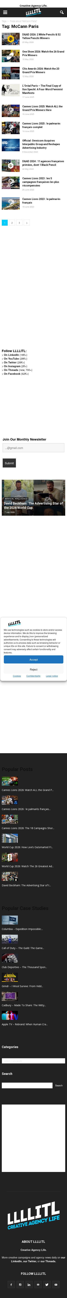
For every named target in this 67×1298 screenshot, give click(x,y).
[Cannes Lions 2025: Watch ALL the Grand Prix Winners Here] (11, 111)
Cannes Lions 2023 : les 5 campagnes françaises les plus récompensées (40, 182)
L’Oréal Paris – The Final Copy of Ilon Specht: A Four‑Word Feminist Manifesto (42, 89)
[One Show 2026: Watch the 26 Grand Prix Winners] (11, 56)
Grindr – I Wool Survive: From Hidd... (22, 986)
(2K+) (15, 366)
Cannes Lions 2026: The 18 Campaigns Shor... (28, 828)
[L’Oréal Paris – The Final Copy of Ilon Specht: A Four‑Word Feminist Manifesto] (11, 90)
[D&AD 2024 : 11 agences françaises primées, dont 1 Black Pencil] (11, 165)
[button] (62, 12)
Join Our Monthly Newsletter (24, 439)
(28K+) (15, 358)
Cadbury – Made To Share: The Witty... (24, 1005)
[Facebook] (11, 1284)
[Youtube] (55, 1284)
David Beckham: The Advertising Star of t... (26, 885)
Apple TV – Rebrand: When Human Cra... (25, 1024)
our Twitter (29, 1261)
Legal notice (52, 675)
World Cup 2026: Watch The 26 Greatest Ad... (28, 866)
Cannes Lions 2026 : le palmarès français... (26, 809)
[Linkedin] (29, 1284)
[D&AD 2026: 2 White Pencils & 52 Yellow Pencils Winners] (11, 39)
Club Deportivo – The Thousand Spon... (24, 967)
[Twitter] (47, 1284)
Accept (33, 659)
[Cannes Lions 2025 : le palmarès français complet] (11, 128)
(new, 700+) (18, 370)
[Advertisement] (28, 290)
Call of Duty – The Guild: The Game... (23, 948)
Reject (33, 669)
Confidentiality (33, 675)
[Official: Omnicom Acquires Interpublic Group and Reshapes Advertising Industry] (11, 145)
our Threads (48, 1261)
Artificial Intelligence (16, 499)
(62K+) (16, 373)
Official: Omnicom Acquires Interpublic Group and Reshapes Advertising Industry (41, 144)
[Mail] (38, 1284)
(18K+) (15, 355)
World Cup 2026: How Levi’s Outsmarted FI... (27, 847)
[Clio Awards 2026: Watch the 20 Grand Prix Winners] (11, 73)
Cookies (17, 675)
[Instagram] (20, 1284)
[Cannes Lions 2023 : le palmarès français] (11, 203)
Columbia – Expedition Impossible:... (22, 929)
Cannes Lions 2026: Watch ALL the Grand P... (28, 790)
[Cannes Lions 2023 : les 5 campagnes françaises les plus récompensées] (11, 183)
